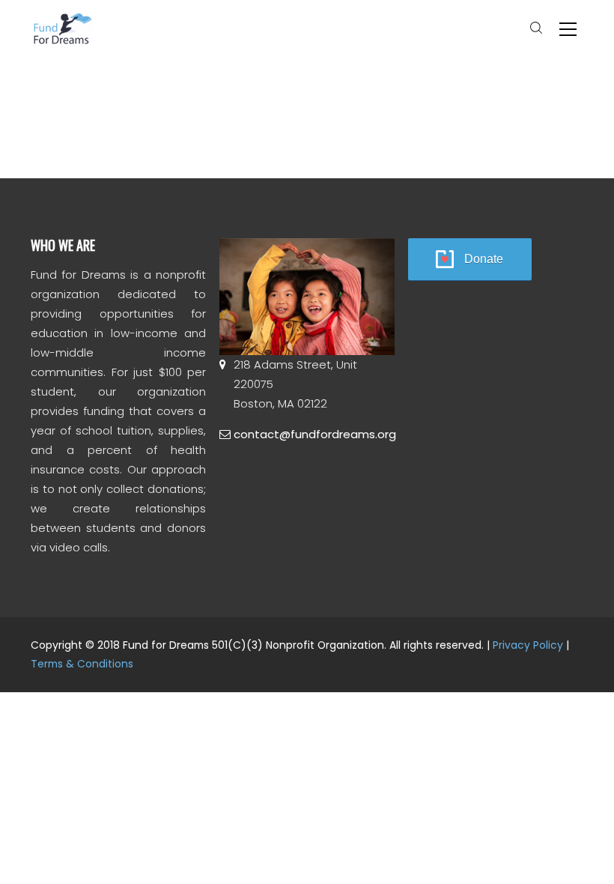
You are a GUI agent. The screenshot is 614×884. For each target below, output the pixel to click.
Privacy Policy (528, 645)
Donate (483, 258)
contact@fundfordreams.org (315, 434)
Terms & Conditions (82, 663)
